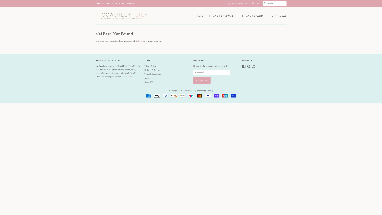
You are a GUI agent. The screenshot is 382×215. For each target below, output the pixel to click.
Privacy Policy (150, 66)
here (140, 41)
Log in (228, 3)
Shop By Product (221, 15)
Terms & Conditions (152, 74)
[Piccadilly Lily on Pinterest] (248, 67)
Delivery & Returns (152, 70)
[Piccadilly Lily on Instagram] (253, 67)
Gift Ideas (279, 15)
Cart (257, 3)
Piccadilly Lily (190, 90)
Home (199, 15)
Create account (241, 3)
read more (127, 76)
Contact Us (149, 82)
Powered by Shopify (205, 90)
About (147, 78)
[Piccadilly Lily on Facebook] (244, 67)
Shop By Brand (253, 15)
